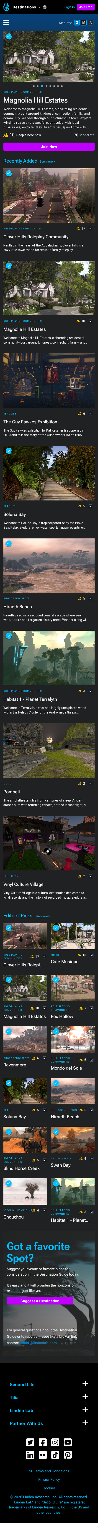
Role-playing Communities (22, 92)
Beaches (9, 506)
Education (10, 876)
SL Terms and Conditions (49, 1471)
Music (7, 783)
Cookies (49, 1488)
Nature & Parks (61, 1158)
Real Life (9, 413)
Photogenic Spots (16, 598)
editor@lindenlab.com (38, 1343)
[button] (28, 7)
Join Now (49, 147)
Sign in (69, 7)
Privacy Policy (49, 1480)
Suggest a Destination (40, 1301)
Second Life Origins (17, 1210)
